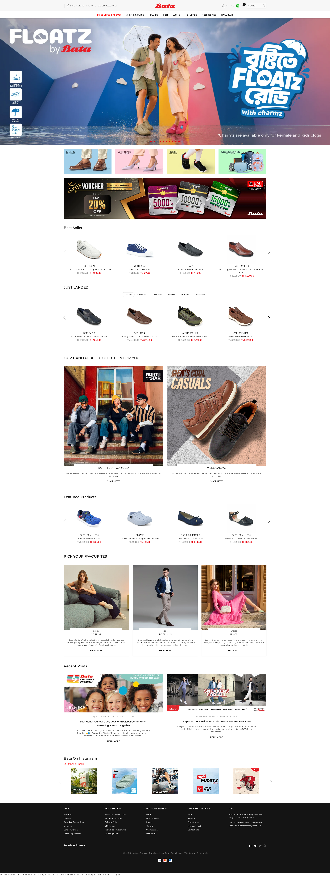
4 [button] (160, 141)
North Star (89, 266)
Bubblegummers (89, 535)
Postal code (176, 853)
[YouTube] (265, 846)
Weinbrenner (190, 333)
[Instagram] (260, 846)
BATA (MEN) (89, 333)
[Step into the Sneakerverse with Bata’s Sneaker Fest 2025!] (216, 693)
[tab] (128, 294)
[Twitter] (255, 846)
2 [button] (154, 141)
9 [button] (175, 141)
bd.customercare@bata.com (248, 826)
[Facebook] (250, 846)
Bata (190, 266)
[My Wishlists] (232, 5)
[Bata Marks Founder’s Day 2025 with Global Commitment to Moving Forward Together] (113, 693)
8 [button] (172, 141)
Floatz (140, 535)
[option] (165, 81)
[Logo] (165, 5)
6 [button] (166, 141)
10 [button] (179, 141)
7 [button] (169, 141)
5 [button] (163, 141)
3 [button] (157, 141)
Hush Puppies (241, 266)
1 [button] (151, 141)
